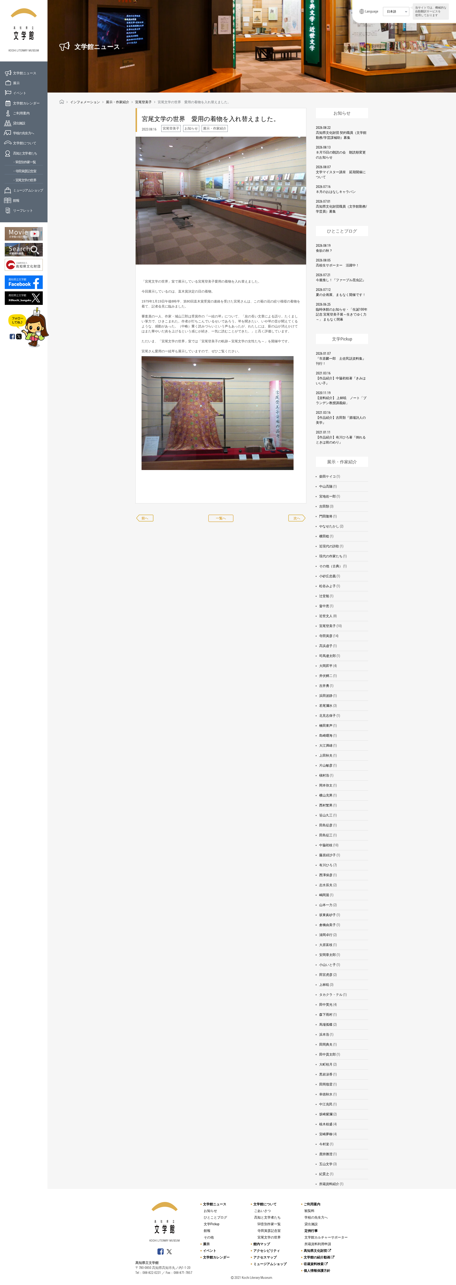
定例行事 (311, 1231)
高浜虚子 (325, 646)
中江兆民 (325, 1104)
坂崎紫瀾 (325, 1114)
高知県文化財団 (316, 1250)
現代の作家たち (330, 556)
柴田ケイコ (327, 476)
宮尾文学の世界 (269, 1237)
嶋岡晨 (324, 895)
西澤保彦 (325, 875)
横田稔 (324, 536)
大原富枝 (325, 945)
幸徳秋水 (325, 1094)
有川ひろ (325, 865)
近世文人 (325, 616)
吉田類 (324, 506)
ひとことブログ (215, 1217)
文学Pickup (211, 1224)
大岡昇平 (325, 666)
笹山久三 (325, 815)
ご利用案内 (21, 113)
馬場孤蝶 (325, 1024)
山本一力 (325, 905)
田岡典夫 (325, 1044)
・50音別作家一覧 (24, 162)
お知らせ (210, 1211)
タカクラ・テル (330, 994)
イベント (19, 93)
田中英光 (325, 1004)
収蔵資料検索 (314, 1264)
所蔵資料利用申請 (317, 1244)
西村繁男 (325, 805)
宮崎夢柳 (325, 1134)
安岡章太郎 (327, 955)
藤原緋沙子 (327, 855)
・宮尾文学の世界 (24, 180)
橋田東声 (325, 725)
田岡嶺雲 (325, 1084)
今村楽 (324, 1144)
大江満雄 (325, 745)
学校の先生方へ (23, 133)
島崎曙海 (325, 735)
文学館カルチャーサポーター (326, 1237)
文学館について (24, 143)
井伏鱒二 (325, 676)
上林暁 (324, 985)
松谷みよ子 (327, 586)
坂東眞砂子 (327, 915)
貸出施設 (19, 123)
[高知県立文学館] (61, 102)
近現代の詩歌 (329, 546)
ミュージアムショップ (28, 190)
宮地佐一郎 (327, 496)
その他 (209, 1237)
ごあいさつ (262, 1211)
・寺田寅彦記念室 (24, 171)
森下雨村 (325, 1014)
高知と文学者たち (25, 153)
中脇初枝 (325, 845)
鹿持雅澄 (325, 1154)
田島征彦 (325, 825)
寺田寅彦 (325, 636)
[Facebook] (12, 337)
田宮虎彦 (325, 975)
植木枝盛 (325, 1124)
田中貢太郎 (327, 1054)
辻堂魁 (324, 596)
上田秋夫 (325, 755)
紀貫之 (324, 1174)
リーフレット (23, 210)
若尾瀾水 (325, 706)
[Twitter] (19, 337)
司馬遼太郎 (327, 656)
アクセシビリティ (266, 1250)
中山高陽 (325, 486)
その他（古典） (330, 566)
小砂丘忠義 (327, 576)
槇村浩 (324, 775)
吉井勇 (324, 686)
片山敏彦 (325, 765)
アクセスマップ (265, 1257)
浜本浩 (324, 1034)
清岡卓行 (325, 935)
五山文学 (325, 1164)
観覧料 (309, 1211)
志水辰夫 (325, 885)
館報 (16, 200)
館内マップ (261, 1244)
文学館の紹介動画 (317, 1257)
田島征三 (325, 835)
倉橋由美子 (327, 925)
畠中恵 (324, 606)
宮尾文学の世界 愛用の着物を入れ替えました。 (211, 118)
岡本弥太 (325, 785)
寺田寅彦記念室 (269, 1231)
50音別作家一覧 (269, 1224)
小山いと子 (327, 965)
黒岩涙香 (325, 1074)
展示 (16, 83)
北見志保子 (327, 715)
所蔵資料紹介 (329, 1184)
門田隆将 (325, 516)
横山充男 (325, 795)
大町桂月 (325, 1064)
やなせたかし (329, 526)
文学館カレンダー (26, 103)
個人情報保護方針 (317, 1270)
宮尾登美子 (327, 626)
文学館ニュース (24, 73)
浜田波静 (325, 696)
